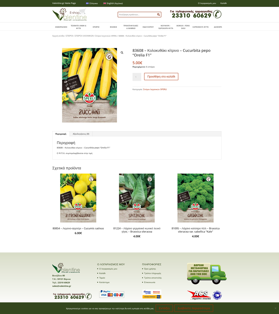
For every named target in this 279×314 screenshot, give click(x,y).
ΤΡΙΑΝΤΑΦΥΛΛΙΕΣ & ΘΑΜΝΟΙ (130, 27)
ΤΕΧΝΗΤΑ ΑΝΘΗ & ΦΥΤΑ (78, 27)
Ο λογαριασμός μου (207, 3)
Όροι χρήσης (150, 268)
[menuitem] (92, 3)
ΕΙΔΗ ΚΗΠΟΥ (148, 27)
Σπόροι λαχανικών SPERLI (106, 35)
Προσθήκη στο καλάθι (161, 76)
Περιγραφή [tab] (60, 133)
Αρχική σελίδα (58, 35)
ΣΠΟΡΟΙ (96, 27)
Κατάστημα (104, 282)
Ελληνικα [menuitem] (94, 3)
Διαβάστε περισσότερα (194, 308)
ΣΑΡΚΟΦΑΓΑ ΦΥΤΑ (201, 27)
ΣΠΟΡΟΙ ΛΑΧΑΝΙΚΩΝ (84, 35)
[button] (122, 52)
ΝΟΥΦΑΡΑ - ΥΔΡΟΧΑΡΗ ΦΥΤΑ (165, 27)
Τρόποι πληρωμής (152, 273)
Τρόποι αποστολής (153, 277)
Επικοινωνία (149, 282)
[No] (275, 308)
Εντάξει (164, 308)
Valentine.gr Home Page (64, 3)
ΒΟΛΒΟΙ (113, 27)
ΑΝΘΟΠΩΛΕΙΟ (61, 27)
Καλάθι (223, 3)
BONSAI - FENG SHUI (183, 27)
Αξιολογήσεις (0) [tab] (81, 133)
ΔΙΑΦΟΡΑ (218, 27)
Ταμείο (102, 277)
